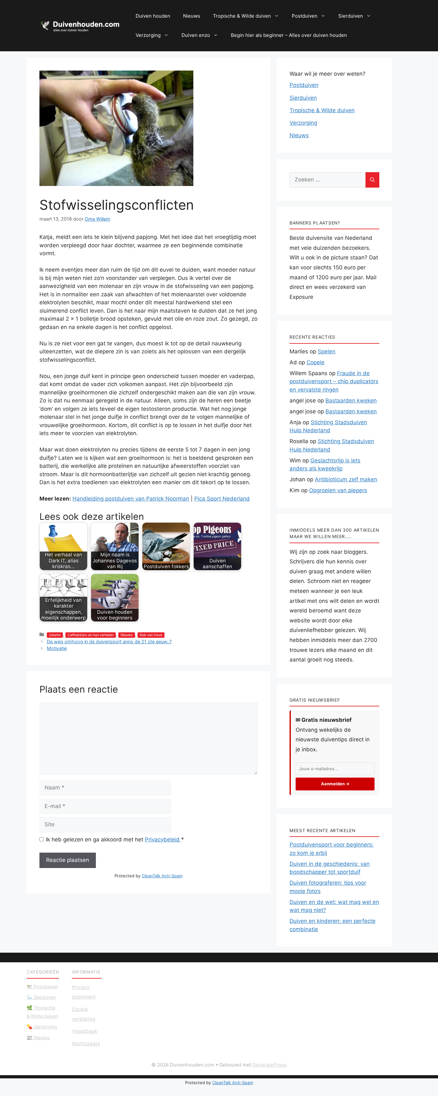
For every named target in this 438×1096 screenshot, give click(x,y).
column (55, 635)
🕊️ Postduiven (42, 986)
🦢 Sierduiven (41, 997)
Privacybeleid (163, 839)
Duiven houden (153, 16)
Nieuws (191, 16)
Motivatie (57, 648)
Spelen (326, 351)
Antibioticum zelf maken (346, 479)
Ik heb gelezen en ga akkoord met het (115, 839)
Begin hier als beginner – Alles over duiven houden (289, 35)
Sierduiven (350, 16)
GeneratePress (269, 1065)
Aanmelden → (335, 783)
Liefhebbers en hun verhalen (91, 635)
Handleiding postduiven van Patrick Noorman (130, 498)
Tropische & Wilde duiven (242, 16)
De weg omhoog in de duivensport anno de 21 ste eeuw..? (109, 641)
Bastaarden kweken (351, 400)
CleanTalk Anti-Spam (162, 875)
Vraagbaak (84, 1031)
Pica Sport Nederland (222, 498)
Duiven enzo (195, 35)
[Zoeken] (372, 180)
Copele (315, 362)
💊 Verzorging (42, 1026)
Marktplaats (86, 1044)
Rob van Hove (151, 635)
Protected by (148, 875)
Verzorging (148, 35)
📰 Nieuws (38, 1037)
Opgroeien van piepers (338, 490)
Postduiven (304, 16)
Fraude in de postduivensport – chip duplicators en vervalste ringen (334, 381)
